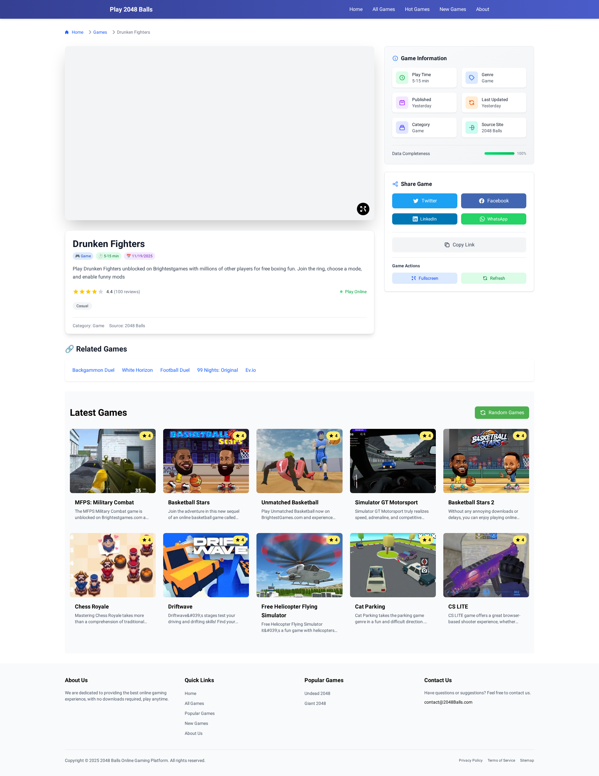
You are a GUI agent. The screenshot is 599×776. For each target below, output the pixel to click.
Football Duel (175, 370)
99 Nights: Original (217, 370)
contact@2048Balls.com (448, 702)
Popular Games (200, 713)
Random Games (506, 412)
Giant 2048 (315, 703)
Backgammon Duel (93, 370)
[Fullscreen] (363, 209)
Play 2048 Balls (131, 9)
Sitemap (527, 760)
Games (100, 32)
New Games (196, 723)
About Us (193, 733)
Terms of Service (501, 760)
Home (77, 32)
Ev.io (251, 370)
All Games (194, 703)
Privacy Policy (471, 760)
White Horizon (137, 370)
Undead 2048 (317, 693)
